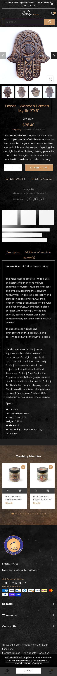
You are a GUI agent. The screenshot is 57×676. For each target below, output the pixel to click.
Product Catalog (11, 652)
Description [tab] (13, 252)
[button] (54, 55)
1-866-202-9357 (14, 583)
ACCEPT (28, 670)
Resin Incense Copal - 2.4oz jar (14, 498)
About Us (44, 652)
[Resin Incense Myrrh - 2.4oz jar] (42, 475)
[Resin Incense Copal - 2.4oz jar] (14, 475)
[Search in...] (49, 22)
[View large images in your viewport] (50, 79)
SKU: (25, 118)
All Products (18, 193)
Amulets (30, 193)
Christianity (42, 193)
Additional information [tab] (37, 252)
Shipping (16, 129)
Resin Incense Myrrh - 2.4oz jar (41, 498)
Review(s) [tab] (29, 257)
